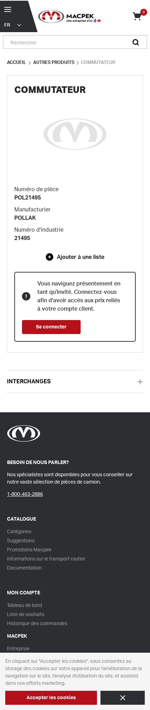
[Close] (122, 698)
